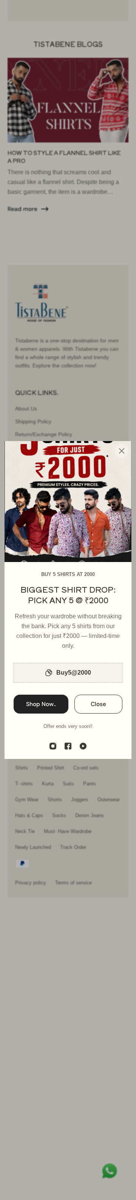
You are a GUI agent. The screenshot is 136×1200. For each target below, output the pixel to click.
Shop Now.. (41, 704)
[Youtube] (83, 746)
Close (98, 704)
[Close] (121, 451)
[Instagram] (53, 746)
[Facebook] (68, 746)
